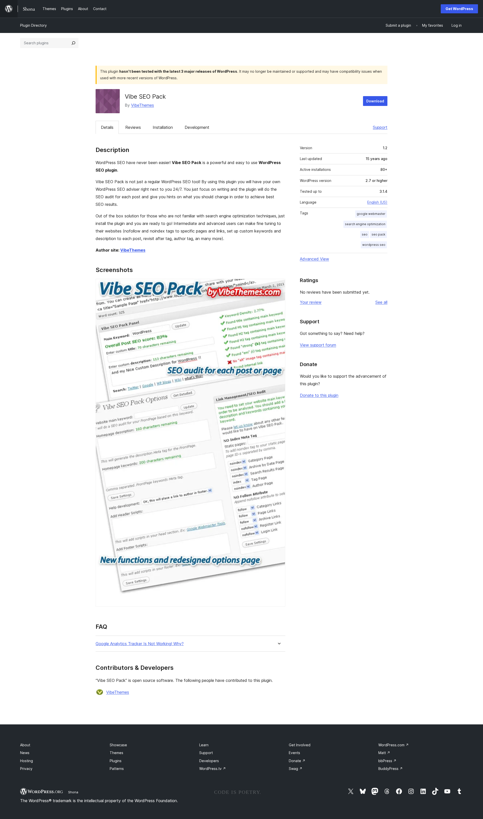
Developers (209, 761)
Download (375, 101)
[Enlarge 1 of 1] (278, 285)
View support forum (318, 344)
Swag (295, 768)
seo (365, 234)
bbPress (387, 761)
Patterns (117, 768)
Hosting (26, 761)
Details (107, 127)
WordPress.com (393, 745)
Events (294, 753)
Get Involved (299, 745)
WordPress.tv (212, 768)
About (25, 745)
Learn (204, 745)
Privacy (26, 768)
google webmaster (371, 214)
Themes (116, 753)
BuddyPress (390, 768)
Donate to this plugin (319, 395)
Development (197, 127)
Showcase (118, 745)
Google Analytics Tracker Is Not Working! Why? (140, 643)
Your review (310, 302)
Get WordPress (459, 9)
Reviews (133, 127)
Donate (297, 761)
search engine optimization (365, 224)
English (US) (377, 202)
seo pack (378, 234)
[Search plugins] (73, 43)
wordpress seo (373, 245)
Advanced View (314, 258)
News (24, 753)
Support (380, 127)
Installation (163, 127)
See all (381, 302)
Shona (73, 792)
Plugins (116, 761)
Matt (384, 753)
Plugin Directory (33, 25)
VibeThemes (142, 105)
